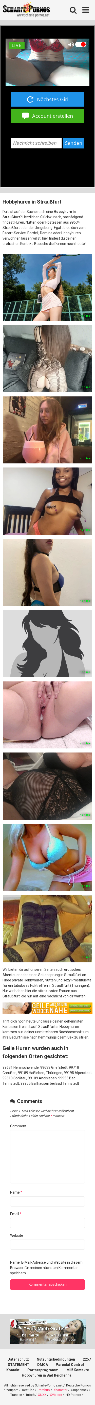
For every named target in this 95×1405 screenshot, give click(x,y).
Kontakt (13, 1370)
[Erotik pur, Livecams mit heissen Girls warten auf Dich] (47, 1012)
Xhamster (60, 1390)
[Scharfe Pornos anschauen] (26, 10)
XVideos (56, 1395)
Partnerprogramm (43, 1370)
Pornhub (44, 1390)
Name (16, 1192)
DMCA (42, 1365)
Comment (18, 1126)
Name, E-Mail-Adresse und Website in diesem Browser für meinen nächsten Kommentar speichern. (46, 1267)
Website (16, 1235)
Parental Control (70, 1365)
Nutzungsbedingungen (56, 1359)
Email (16, 1214)
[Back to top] (85, 1395)
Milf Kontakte (77, 1370)
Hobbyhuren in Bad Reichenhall (47, 1375)
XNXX (42, 1395)
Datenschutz (18, 1359)
